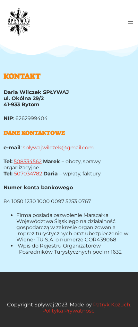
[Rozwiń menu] (130, 22)
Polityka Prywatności (69, 311)
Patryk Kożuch (111, 305)
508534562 (28, 161)
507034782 (28, 174)
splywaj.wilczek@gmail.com (58, 148)
